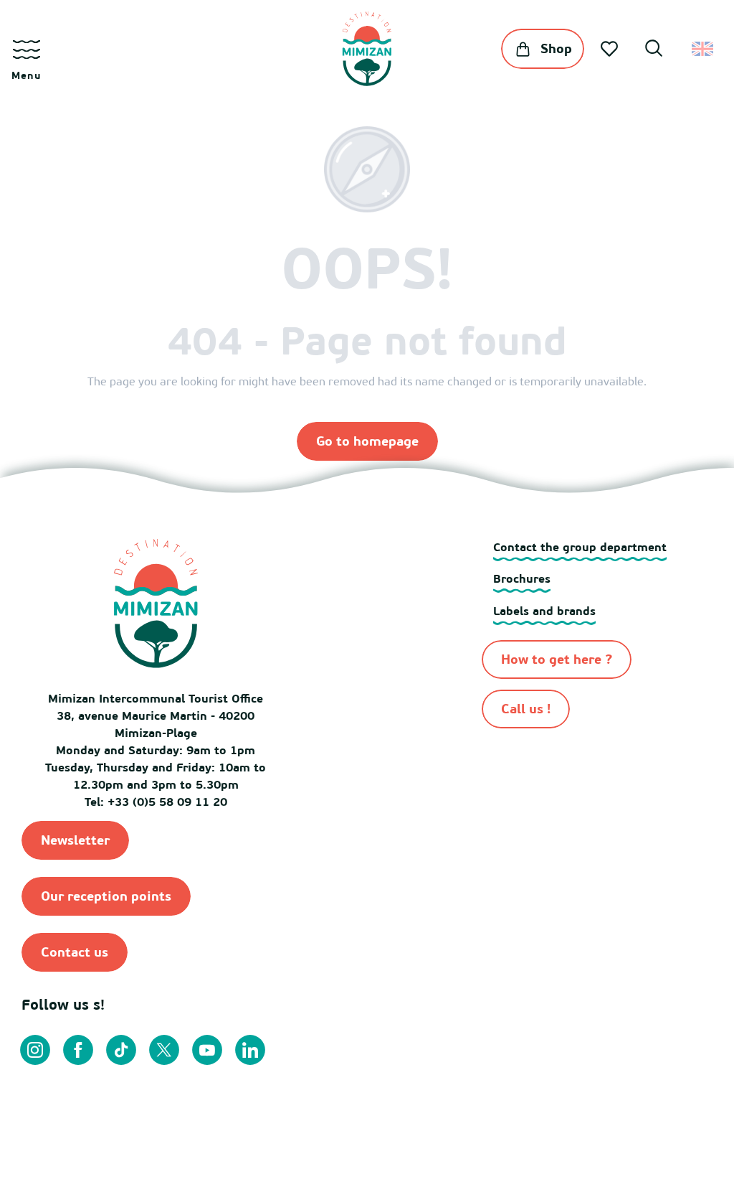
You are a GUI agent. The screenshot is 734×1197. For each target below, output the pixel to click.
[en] (704, 48)
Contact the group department (580, 547)
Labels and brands (544, 610)
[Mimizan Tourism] (367, 48)
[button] (653, 50)
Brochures (521, 578)
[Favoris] (611, 49)
